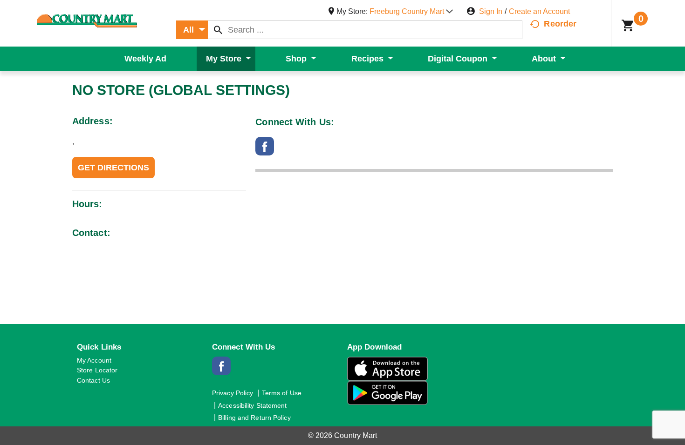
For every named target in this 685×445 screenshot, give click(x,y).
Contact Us (93, 380)
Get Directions (113, 167)
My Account (94, 360)
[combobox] (192, 29)
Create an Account (539, 11)
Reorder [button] (560, 23)
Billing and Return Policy (254, 417)
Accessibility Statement (252, 405)
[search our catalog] (218, 29)
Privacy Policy (232, 393)
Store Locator (97, 370)
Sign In (490, 11)
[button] (411, 11)
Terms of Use (281, 393)
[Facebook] (264, 151)
